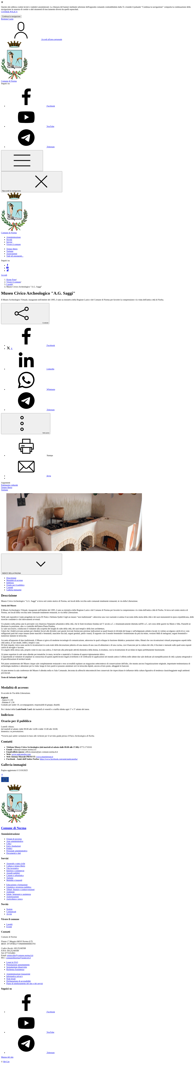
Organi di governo (14, 839)
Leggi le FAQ (12, 962)
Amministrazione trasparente (18, 974)
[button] (13, 237)
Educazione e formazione (17, 885)
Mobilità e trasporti (14, 880)
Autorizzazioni (12, 897)
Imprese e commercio (15, 871)
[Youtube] (7, 268)
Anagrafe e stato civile (15, 863)
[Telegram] (7, 270)
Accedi (4, 275)
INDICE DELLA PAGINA (11, 573)
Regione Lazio (7, 19)
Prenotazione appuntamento (18, 965)
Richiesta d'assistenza (15, 969)
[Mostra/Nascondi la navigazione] (22, 160)
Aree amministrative (14, 841)
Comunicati (11, 911)
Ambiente (10, 892)
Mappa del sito (7, 1057)
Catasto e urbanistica (15, 875)
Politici (9, 848)
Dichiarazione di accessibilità (18, 981)
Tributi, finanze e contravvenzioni (20, 889)
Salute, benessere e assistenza (18, 894)
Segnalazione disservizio (16, 967)
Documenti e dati (13, 853)
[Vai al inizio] (2, 775)
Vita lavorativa (12, 868)
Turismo (9, 251)
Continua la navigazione (11, 16)
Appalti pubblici (13, 873)
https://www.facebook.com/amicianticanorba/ (59, 759)
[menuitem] (30, 345)
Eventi (9, 927)
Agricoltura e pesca (14, 899)
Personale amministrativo (16, 851)
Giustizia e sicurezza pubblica (18, 887)
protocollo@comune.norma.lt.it (20, 955)
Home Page (11, 279)
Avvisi (9, 914)
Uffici (8, 844)
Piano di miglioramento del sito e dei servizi (24, 983)
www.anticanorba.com (21, 754)
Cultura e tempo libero (15, 866)
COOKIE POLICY (9, 12)
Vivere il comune (13, 282)
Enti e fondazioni (13, 846)
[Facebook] (7, 265)
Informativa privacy (14, 976)
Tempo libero (12, 249)
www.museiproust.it (44, 757)
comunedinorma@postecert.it (18, 958)
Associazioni (11, 254)
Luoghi (9, 284)
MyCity (6, 1061)
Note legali (11, 979)
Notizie (9, 909)
